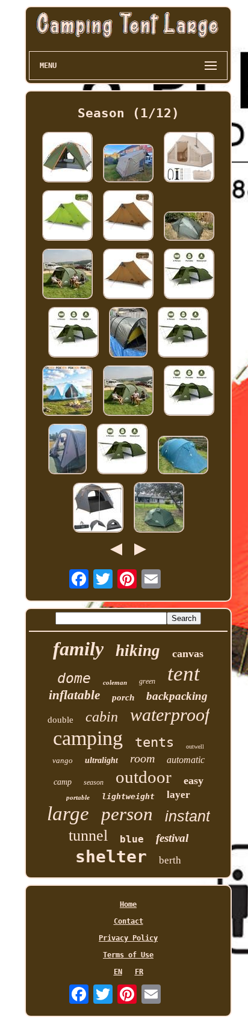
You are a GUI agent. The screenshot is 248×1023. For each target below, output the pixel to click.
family (78, 649)
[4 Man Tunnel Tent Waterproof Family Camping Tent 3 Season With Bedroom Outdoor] (189, 275)
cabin (101, 717)
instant (187, 816)
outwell (195, 746)
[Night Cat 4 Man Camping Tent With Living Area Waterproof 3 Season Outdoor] (183, 333)
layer (178, 794)
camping (88, 738)
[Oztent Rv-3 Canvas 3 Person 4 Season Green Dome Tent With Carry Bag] (128, 164)
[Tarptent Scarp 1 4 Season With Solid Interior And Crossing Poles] (189, 227)
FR (139, 972)
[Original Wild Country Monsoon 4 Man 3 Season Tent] (183, 456)
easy (193, 780)
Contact (128, 921)
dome (74, 678)
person (127, 813)
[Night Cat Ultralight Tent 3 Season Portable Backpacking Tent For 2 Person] (67, 216)
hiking (138, 650)
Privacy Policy (128, 938)
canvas (187, 653)
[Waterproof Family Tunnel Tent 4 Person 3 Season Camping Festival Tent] (67, 275)
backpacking (177, 696)
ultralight (101, 760)
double (60, 720)
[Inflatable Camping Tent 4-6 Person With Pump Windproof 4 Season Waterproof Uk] (189, 158)
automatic (186, 760)
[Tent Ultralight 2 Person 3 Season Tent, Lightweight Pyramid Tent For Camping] (128, 216)
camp (63, 782)
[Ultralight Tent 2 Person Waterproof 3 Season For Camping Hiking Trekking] (128, 275)
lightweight (128, 796)
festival (172, 838)
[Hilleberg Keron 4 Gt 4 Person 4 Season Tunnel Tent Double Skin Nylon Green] (128, 333)
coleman (115, 682)
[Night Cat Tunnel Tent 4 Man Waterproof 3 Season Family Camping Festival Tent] (189, 391)
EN (118, 972)
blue (132, 839)
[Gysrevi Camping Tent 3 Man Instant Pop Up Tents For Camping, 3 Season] (67, 158)
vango (62, 760)
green (147, 681)
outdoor (144, 777)
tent (183, 673)
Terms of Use (128, 955)
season (94, 782)
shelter (111, 857)
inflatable (74, 695)
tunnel (88, 835)
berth (170, 860)
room (142, 758)
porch (123, 697)
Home (128, 904)
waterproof (169, 715)
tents (154, 742)
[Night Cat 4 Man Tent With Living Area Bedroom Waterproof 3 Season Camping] (73, 333)
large (68, 813)
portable (78, 797)
